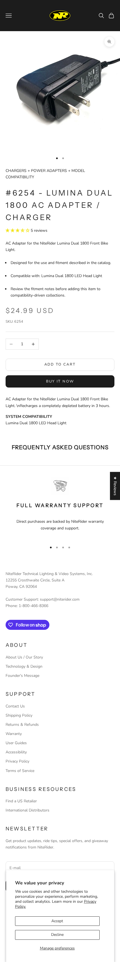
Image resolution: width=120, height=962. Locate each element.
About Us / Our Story (24, 657)
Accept (57, 921)
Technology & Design (24, 666)
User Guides (16, 743)
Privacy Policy (17, 761)
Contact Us (15, 706)
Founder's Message (22, 675)
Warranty (14, 733)
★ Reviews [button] (115, 485)
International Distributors (27, 810)
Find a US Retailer (21, 801)
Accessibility (16, 752)
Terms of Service (20, 770)
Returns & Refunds (22, 724)
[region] (60, 507)
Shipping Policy (19, 715)
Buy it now (60, 381)
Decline (57, 934)
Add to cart (60, 364)
